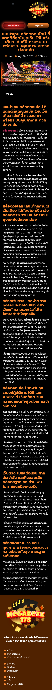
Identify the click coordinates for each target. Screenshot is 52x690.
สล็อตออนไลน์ (10, 131)
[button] (13, 3)
